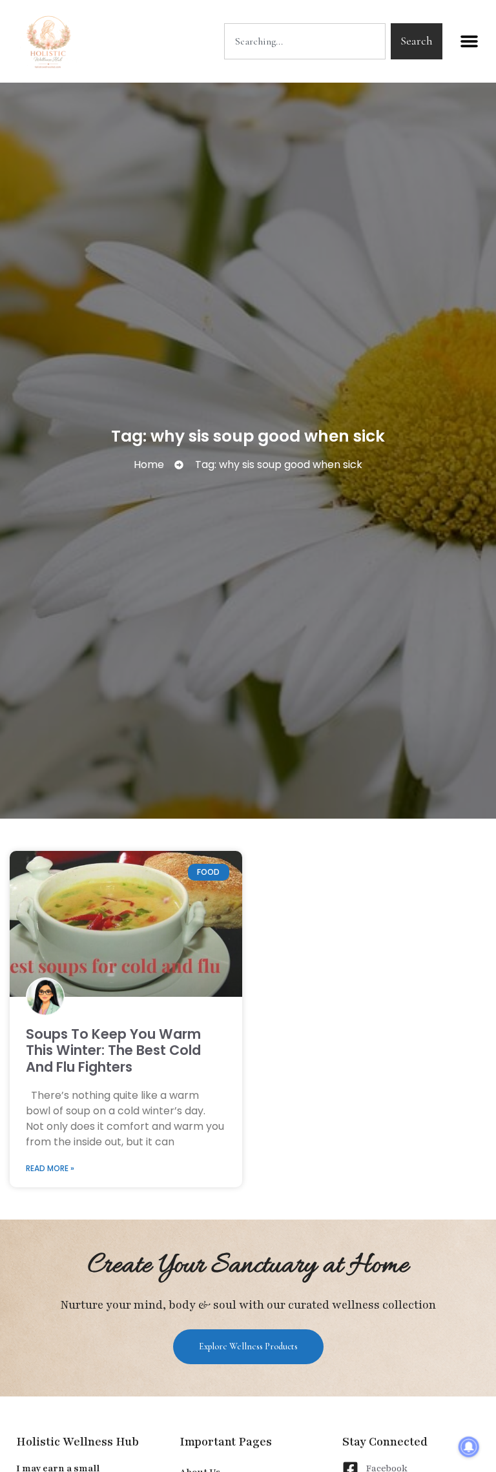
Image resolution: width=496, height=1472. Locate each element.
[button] (469, 41)
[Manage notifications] (469, 1446)
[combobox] (305, 41)
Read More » (50, 1168)
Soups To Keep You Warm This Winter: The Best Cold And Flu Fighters (113, 1050)
